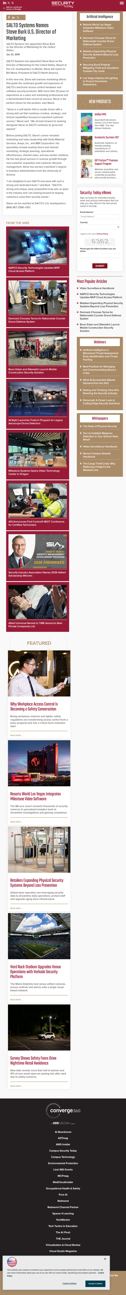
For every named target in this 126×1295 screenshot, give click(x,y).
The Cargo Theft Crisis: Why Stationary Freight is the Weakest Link (99, 467)
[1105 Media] (63, 1123)
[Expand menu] (121, 4)
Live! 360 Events (63, 1169)
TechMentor (63, 1219)
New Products (100, 101)
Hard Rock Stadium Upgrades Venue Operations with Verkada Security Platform (35, 972)
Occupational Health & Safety (63, 1188)
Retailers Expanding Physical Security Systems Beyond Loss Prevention (36, 883)
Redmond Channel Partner (63, 1207)
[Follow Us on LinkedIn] (5, 3)
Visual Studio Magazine (63, 1251)
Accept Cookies (95, 1283)
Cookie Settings (70, 1283)
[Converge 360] (63, 1111)
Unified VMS (100, 114)
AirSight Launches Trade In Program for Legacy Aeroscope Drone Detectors (35, 422)
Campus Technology (63, 1157)
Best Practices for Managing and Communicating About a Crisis (99, 370)
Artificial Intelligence (100, 17)
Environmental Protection (63, 1163)
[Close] (105, 1259)
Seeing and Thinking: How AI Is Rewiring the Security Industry (101, 391)
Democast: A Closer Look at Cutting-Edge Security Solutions (101, 402)
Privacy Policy (102, 234)
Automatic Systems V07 (107, 137)
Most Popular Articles (92, 281)
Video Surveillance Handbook (97, 288)
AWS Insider (63, 1144)
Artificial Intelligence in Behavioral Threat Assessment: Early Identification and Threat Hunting (101, 354)
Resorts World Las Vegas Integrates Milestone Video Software (35, 797)
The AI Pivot (63, 1232)
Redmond (63, 1201)
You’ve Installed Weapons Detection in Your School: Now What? (100, 436)
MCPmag (63, 1176)
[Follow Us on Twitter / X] (9, 3)
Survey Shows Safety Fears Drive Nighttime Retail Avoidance (33, 1061)
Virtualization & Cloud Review (63, 1245)
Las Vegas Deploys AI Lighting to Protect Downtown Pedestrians (100, 81)
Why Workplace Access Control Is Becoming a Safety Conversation (34, 707)
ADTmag (63, 1138)
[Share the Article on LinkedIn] (13, 18)
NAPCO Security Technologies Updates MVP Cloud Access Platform (34, 269)
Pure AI (63, 1194)
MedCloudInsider (63, 1182)
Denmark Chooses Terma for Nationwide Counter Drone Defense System (99, 41)
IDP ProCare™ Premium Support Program (106, 162)
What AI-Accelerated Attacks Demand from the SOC (99, 381)
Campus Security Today (63, 1150)
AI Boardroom (63, 1132)
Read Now (15, 735)
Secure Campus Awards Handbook (97, 455)
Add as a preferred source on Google (14, 8)
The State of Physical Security (100, 426)
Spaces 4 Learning (63, 1213)
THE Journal (63, 1238)
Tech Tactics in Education (63, 1226)
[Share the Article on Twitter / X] (17, 18)
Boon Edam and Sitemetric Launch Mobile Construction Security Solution (32, 371)
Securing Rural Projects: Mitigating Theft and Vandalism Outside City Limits (101, 68)
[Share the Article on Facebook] (8, 18)
